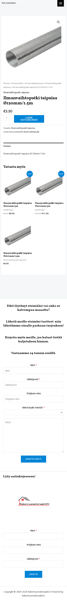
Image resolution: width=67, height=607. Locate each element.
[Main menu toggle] (60, 3)
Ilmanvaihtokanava (34, 83)
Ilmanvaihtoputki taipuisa (16, 92)
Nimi (33, 365)
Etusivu (6, 83)
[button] (58, 22)
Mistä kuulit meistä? (33, 407)
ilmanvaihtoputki (31, 131)
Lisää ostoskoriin (29, 118)
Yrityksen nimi (33, 393)
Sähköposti (33, 379)
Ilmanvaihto (17, 83)
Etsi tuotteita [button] (9, 2)
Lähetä (33, 574)
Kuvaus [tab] (7, 145)
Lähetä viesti (33, 459)
